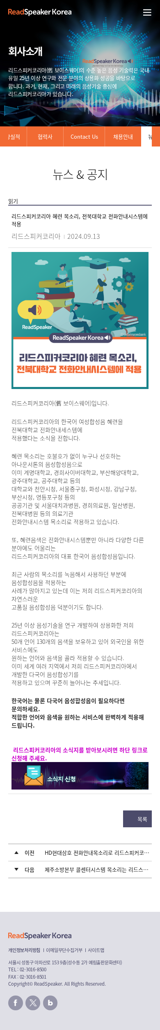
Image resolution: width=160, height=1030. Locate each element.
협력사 (45, 136)
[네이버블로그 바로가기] (50, 1003)
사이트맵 (96, 950)
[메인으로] (39, 12)
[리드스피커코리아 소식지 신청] (80, 767)
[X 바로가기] (32, 1003)
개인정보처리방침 (24, 950)
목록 (142, 819)
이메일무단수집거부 (64, 950)
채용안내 (123, 136)
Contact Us (84, 136)
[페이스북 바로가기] (15, 1003)
